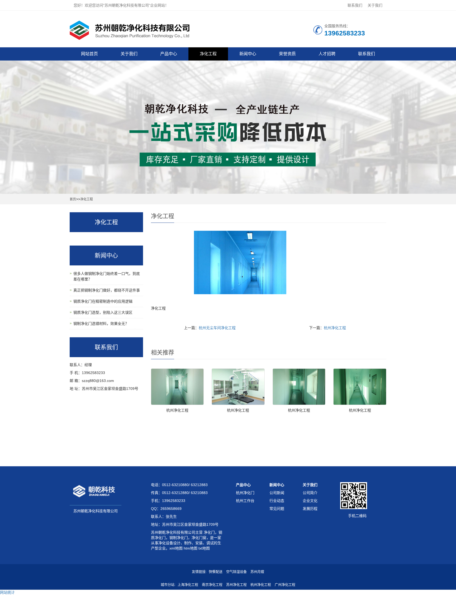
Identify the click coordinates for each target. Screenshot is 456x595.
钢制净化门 (178, 538)
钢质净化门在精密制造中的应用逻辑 (102, 301)
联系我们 (355, 5)
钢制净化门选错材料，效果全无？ (101, 323)
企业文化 (310, 501)
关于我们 (375, 5)
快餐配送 (215, 572)
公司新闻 (276, 493)
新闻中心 (247, 54)
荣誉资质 (287, 54)
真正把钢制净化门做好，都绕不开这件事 (106, 290)
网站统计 (7, 592)
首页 (73, 199)
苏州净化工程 (236, 585)
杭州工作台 (245, 501)
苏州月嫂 (257, 572)
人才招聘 (327, 54)
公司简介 (310, 493)
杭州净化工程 (335, 328)
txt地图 (204, 548)
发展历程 (310, 508)
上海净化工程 (188, 585)
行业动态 (276, 501)
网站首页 (89, 54)
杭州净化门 (245, 493)
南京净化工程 (212, 585)
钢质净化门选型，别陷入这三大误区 (102, 312)
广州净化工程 (285, 585)
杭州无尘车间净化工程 (217, 328)
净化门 (209, 532)
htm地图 (190, 548)
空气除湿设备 (236, 572)
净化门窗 (199, 538)
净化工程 (208, 54)
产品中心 (168, 54)
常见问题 (276, 508)
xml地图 (176, 548)
